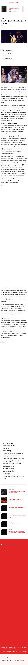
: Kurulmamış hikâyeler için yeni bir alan (17, 516)
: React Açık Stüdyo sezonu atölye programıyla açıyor (16, 532)
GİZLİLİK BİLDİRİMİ (7, 651)
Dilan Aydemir (10, 25)
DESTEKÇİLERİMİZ (23, 651)
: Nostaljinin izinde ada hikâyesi (16, 524)
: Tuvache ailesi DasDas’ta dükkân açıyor (13, 8)
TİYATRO (2, 18)
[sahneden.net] (14, 2)
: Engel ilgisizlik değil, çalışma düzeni (16, 492)
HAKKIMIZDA (15, 651)
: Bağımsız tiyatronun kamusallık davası (17, 508)
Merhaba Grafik (20, 660)
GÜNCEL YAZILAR (11, 489)
